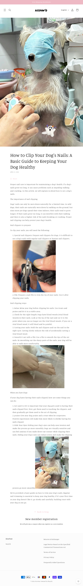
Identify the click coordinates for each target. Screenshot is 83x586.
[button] (4, 9)
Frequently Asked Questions (54, 562)
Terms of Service (50, 552)
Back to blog (43, 512)
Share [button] (15, 179)
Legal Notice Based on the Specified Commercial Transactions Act (57, 545)
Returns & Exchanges (51, 539)
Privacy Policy (49, 557)
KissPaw (37, 581)
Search (8, 544)
